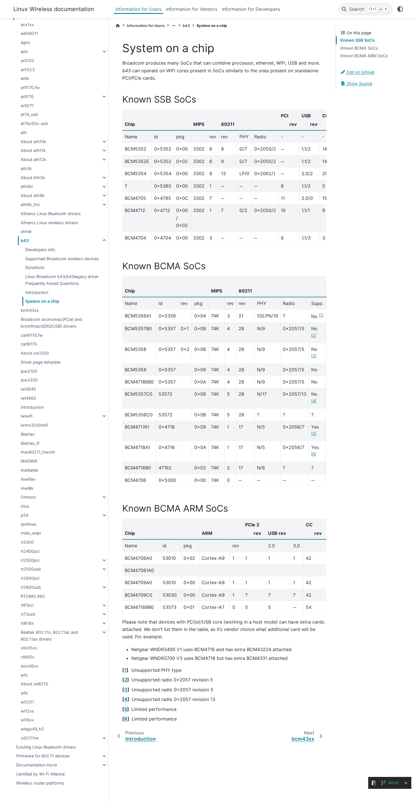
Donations (35, 267)
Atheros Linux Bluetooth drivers (51, 213)
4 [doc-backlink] (125, 699)
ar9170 (27, 96)
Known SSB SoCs (357, 40)
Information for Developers (251, 9)
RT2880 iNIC (33, 596)
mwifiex (28, 479)
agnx (25, 42)
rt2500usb (31, 569)
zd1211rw (30, 738)
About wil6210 (34, 683)
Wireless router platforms (40, 783)
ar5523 (28, 69)
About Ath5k (33, 177)
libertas (28, 434)
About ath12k (33, 159)
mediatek (29, 470)
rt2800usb (31, 587)
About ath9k (33, 195)
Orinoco (28, 497)
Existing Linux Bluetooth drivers (46, 747)
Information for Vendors (191, 9)
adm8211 (29, 33)
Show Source (359, 83)
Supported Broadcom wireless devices (62, 258)
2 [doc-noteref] (313, 335)
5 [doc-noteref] (313, 433)
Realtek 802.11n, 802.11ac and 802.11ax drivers (49, 635)
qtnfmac (29, 524)
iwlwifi (26, 416)
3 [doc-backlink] (125, 689)
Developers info (40, 249)
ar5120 (27, 60)
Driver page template (40, 362)
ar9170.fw (30, 87)
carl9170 (29, 344)
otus (25, 506)
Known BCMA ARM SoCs (364, 55)
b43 (25, 240)
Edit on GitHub (360, 72)
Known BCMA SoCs (359, 48)
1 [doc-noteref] (321, 315)
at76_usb (29, 114)
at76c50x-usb (34, 123)
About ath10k (33, 141)
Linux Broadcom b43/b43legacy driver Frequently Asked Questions (61, 280)
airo (24, 51)
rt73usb (28, 614)
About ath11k (33, 150)
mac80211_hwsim (38, 452)
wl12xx (27, 711)
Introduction (36, 292)
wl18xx (27, 719)
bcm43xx (30, 310)
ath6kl (27, 186)
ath (24, 132)
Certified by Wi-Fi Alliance (40, 774)
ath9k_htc (30, 204)
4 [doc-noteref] (313, 401)
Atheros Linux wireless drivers (49, 222)
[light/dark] (400, 9)
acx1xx (27, 24)
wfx (24, 675)
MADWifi (29, 461)
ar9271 (27, 105)
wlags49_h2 (32, 728)
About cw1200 (35, 353)
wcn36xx (29, 666)
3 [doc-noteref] (313, 355)
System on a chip (42, 301)
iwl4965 (28, 398)
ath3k (26, 168)
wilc (24, 692)
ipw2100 (29, 371)
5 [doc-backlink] (125, 709)
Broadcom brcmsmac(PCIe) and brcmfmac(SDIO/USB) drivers (51, 323)
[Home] (117, 26)
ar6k (25, 78)
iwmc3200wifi (34, 425)
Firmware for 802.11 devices (43, 756)
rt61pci (27, 605)
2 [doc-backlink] (125, 680)
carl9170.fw (32, 335)
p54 (24, 515)
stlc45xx (29, 647)
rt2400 (27, 542)
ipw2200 (29, 380)
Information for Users (138, 9)
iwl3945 (28, 389)
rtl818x (27, 623)
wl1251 (27, 702)
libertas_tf (30, 443)
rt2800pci (30, 578)
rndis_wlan (31, 533)
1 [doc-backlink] (125, 670)
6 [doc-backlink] (125, 719)
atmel (26, 231)
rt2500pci (30, 560)
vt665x (27, 656)
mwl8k (27, 488)
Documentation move (36, 764)
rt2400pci (30, 551)
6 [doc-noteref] (313, 454)
